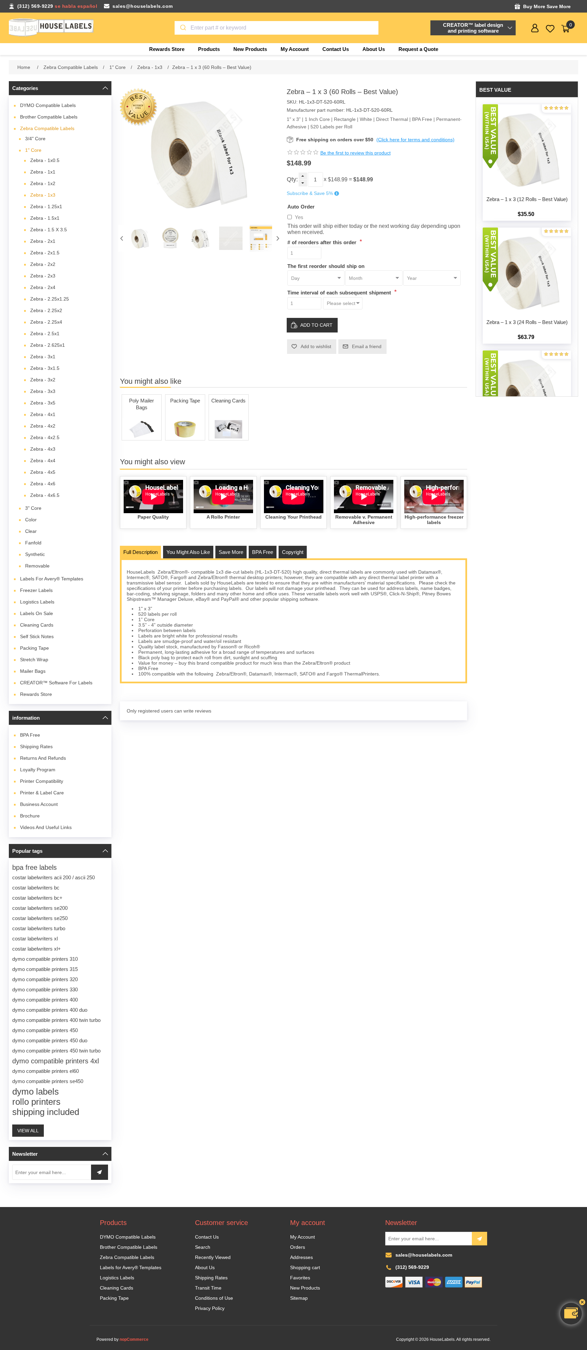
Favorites (300, 1277)
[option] (140, 238)
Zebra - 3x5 (42, 403)
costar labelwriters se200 (40, 908)
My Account (302, 1237)
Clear (31, 531)
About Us (205, 1267)
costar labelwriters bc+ (37, 898)
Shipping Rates (36, 746)
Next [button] (277, 238)
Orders (297, 1247)
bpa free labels (34, 867)
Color (31, 519)
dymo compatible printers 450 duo (49, 1040)
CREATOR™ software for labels (56, 682)
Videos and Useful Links (46, 827)
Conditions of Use (214, 1298)
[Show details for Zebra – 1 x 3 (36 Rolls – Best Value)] (527, 394)
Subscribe (479, 1238)
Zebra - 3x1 (42, 356)
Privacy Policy (210, 1308)
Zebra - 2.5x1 (44, 333)
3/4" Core (35, 138)
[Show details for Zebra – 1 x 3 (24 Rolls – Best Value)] (527, 272)
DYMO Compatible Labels (48, 105)
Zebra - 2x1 (42, 241)
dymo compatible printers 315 (45, 969)
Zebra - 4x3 (42, 449)
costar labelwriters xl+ (36, 949)
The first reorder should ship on (325, 266)
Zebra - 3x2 (42, 379)
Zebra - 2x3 (42, 275)
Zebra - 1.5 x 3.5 (48, 229)
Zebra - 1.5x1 (44, 218)
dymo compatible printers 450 (45, 1030)
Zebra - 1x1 (42, 172)
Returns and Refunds (43, 758)
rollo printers (36, 1101)
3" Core (33, 508)
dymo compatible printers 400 (45, 1000)
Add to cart (316, 325)
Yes (299, 217)
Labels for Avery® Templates (51, 578)
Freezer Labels (36, 590)
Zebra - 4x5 (42, 472)
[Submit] (183, 27)
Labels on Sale (36, 613)
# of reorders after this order (322, 242)
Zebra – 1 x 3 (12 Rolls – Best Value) (527, 199)
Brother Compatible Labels (48, 117)
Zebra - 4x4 (42, 460)
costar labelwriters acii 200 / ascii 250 (53, 877)
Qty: (292, 179)
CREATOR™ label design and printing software (473, 28)
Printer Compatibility (41, 781)
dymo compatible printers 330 (45, 989)
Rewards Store (36, 694)
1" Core (33, 150)
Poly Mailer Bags (141, 404)
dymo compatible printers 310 (45, 959)
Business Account (39, 804)
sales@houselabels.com (142, 6)
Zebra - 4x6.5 (44, 495)
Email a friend (366, 346)
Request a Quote (418, 49)
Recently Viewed (213, 1257)
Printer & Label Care (42, 792)
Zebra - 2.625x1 (47, 345)
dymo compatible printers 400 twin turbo (56, 1020)
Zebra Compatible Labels (47, 128)
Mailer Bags (33, 671)
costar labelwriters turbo (38, 928)
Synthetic (35, 554)
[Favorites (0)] (550, 28)
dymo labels (35, 1091)
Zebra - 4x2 (42, 426)
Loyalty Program (37, 769)
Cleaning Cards (36, 625)
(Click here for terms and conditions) (415, 139)
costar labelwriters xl (35, 938)
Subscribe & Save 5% (310, 193)
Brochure (30, 815)
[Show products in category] (142, 429)
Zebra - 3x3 (42, 391)
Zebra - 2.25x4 (46, 322)
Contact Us (207, 1237)
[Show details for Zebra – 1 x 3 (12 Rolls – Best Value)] (527, 148)
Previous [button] (121, 238)
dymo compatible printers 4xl (55, 1061)
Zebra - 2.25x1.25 (49, 299)
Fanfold (33, 542)
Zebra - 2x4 (42, 287)
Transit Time (208, 1288)
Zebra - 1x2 (42, 183)
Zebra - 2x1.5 (44, 252)
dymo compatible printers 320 (45, 979)
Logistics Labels (37, 602)
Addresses (301, 1257)
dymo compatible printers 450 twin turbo (56, 1051)
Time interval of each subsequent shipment (340, 292)
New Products (305, 1288)
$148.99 (338, 179)
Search (202, 1247)
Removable (37, 566)
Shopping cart (305, 1267)
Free (30, 735)
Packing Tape (34, 648)
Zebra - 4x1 (42, 414)
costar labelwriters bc (35, 887)
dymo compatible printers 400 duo (49, 1010)
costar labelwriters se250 (40, 918)
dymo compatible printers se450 (47, 1081)
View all (28, 1130)
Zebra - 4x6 (42, 483)
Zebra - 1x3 (42, 195)
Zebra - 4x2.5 (44, 437)
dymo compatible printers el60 (45, 1071)
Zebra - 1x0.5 (44, 160)
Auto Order (301, 206)
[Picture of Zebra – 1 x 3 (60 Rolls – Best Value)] (140, 238)
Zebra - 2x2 (42, 264)
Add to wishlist (316, 346)
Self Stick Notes (37, 636)
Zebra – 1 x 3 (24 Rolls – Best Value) (527, 322)
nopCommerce (134, 1339)
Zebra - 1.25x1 (46, 206)
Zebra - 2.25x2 (46, 310)
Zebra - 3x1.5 (44, 368)
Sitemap (299, 1298)
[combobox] (276, 28)
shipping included (45, 1112)
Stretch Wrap (34, 659)
